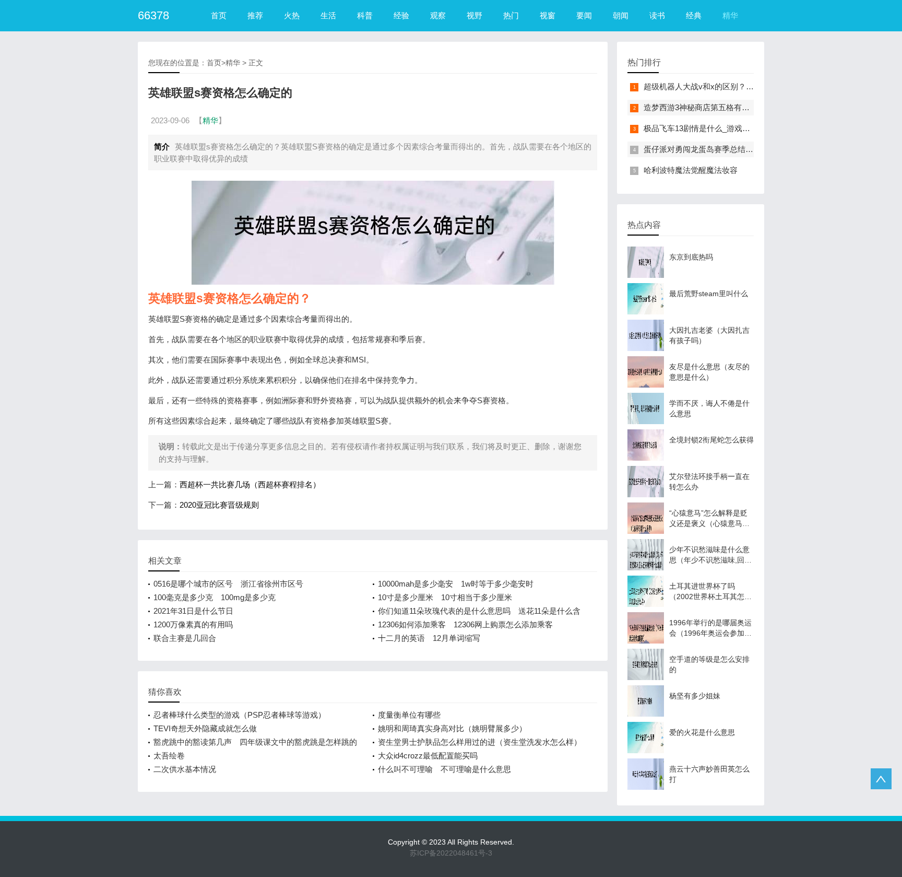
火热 (292, 15)
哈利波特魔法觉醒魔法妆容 (691, 170)
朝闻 (620, 15)
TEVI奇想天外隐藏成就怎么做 (205, 728)
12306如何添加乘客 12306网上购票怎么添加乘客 (465, 624)
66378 (153, 15)
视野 (474, 15)
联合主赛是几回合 (184, 638)
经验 (401, 15)
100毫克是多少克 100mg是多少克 (214, 597)
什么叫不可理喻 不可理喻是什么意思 (444, 769)
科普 (365, 15)
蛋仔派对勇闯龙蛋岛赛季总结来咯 (702, 149)
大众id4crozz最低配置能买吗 (428, 755)
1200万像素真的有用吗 (193, 624)
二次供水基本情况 (184, 769)
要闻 (584, 15)
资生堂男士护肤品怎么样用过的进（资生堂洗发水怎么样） (479, 742)
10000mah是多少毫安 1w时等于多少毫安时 (455, 583)
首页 (219, 15)
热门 (511, 15)
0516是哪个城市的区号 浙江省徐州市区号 (228, 583)
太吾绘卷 (169, 755)
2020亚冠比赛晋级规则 (219, 504)
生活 (328, 15)
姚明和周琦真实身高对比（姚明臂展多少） (452, 728)
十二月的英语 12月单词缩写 (429, 638)
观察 (438, 15)
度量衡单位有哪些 (409, 714)
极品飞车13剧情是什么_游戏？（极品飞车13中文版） (736, 128)
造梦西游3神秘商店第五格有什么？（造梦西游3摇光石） (742, 107)
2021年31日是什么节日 (193, 610)
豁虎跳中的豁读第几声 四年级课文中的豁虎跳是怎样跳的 (255, 742)
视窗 (547, 15)
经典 (694, 15)
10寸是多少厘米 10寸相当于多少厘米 (445, 597)
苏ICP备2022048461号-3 (451, 853)
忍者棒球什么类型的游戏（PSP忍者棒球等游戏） (239, 714)
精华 (730, 15)
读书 (657, 15)
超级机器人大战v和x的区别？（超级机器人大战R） (733, 86)
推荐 (255, 15)
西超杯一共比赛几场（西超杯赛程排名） (250, 484)
